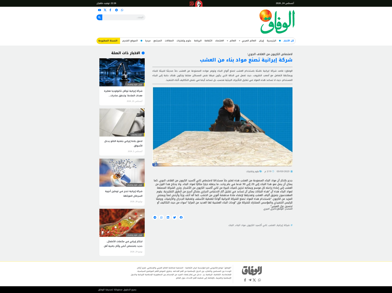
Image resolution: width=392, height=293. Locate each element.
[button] (181, 217)
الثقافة (208, 41)
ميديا (148, 41)
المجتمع (157, 41)
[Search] (99, 17)
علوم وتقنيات (184, 41)
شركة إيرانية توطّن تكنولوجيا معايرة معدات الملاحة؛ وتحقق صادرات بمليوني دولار (123, 95)
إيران (261, 41)
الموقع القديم (130, 41)
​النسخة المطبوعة (107, 41)
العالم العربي (249, 41)
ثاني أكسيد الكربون (257, 225)
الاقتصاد (219, 41)
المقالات (169, 41)
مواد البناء (240, 225)
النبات (231, 225)
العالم (233, 41)
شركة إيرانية (283, 225)
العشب (272, 225)
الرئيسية (271, 41)
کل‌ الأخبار (289, 41)
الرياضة (198, 41)
